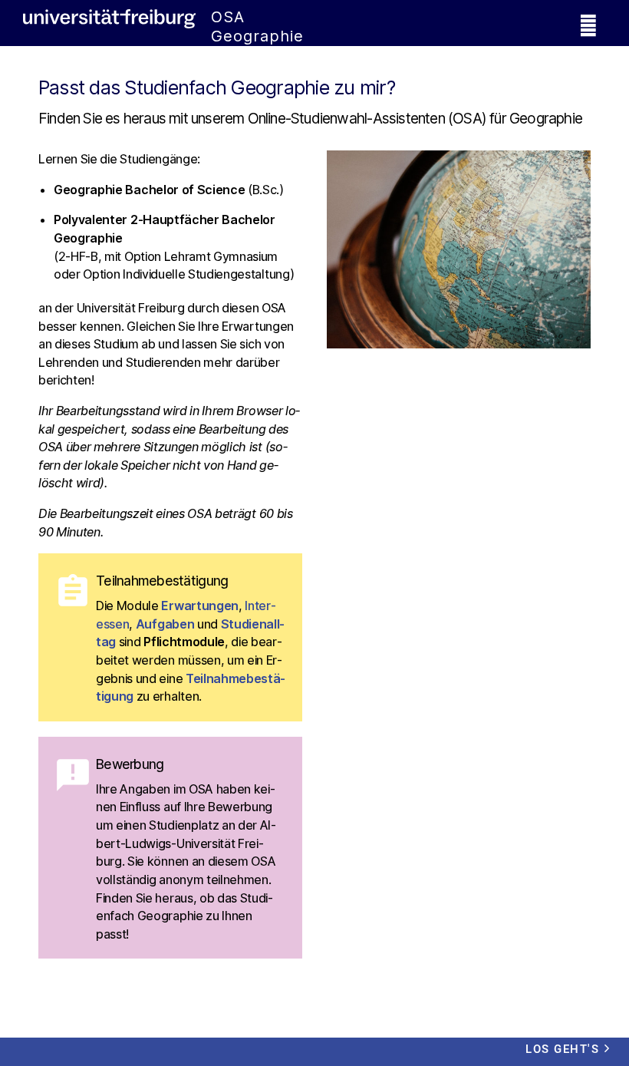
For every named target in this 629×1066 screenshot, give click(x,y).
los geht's (562, 1049)
